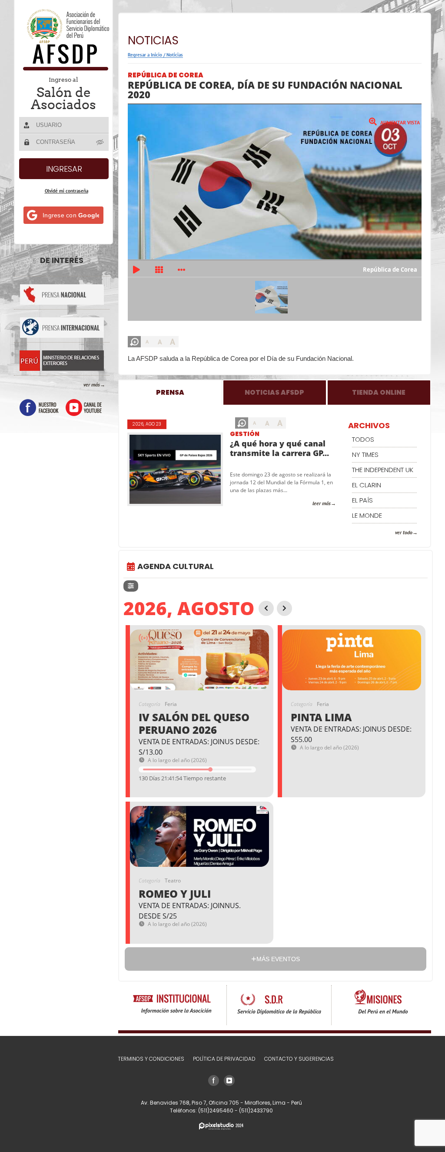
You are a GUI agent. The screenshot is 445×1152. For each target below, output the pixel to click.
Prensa (170, 392)
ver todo (403, 532)
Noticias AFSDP (274, 392)
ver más (91, 384)
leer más (321, 503)
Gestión (244, 434)
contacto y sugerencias (299, 1058)
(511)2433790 (256, 1110)
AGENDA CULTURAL (175, 566)
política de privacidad (224, 1058)
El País (362, 500)
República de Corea (165, 75)
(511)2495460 (216, 1110)
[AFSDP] (64, 68)
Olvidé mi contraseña (66, 191)
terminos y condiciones (151, 1058)
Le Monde (367, 515)
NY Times (365, 454)
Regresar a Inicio (145, 55)
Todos (363, 439)
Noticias (174, 55)
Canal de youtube (84, 407)
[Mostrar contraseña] (100, 141)
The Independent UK (382, 469)
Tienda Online (378, 392)
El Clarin (366, 484)
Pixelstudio (221, 1126)
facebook (39, 407)
